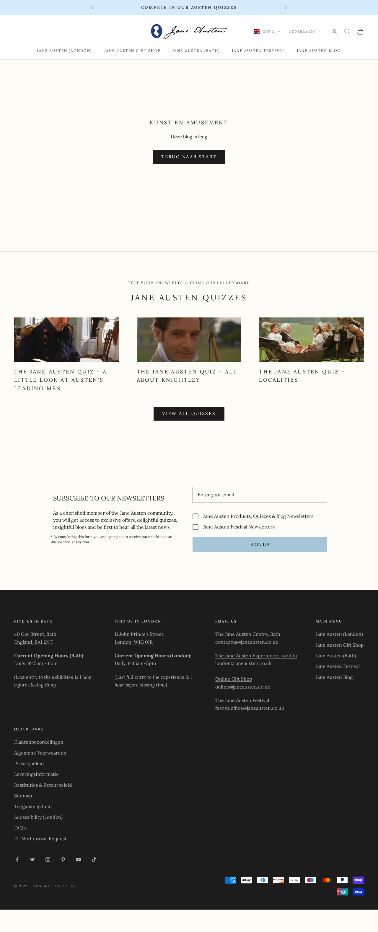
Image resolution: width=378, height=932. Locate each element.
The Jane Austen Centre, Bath (247, 634)
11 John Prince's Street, (139, 634)
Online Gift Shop (233, 679)
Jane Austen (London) (64, 50)
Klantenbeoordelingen (38, 742)
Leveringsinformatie (36, 774)
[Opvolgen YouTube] (79, 859)
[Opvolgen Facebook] (17, 859)
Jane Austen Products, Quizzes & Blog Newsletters (258, 516)
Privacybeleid (29, 763)
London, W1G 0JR (134, 642)
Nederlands (302, 31)
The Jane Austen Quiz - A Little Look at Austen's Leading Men (60, 380)
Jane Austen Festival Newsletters (239, 527)
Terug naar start (188, 156)
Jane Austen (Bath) (196, 50)
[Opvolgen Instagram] (48, 859)
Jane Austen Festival (258, 50)
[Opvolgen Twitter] (32, 859)
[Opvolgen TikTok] (94, 859)
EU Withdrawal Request (40, 839)
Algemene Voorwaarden (40, 753)
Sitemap (23, 795)
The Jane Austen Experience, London (256, 655)
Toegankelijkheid (33, 806)
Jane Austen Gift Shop (132, 50)
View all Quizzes (189, 413)
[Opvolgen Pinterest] (63, 859)
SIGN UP (259, 544)
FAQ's (20, 828)
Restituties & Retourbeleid (43, 785)
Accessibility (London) (38, 817)
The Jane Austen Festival (242, 700)
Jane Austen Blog (319, 50)
